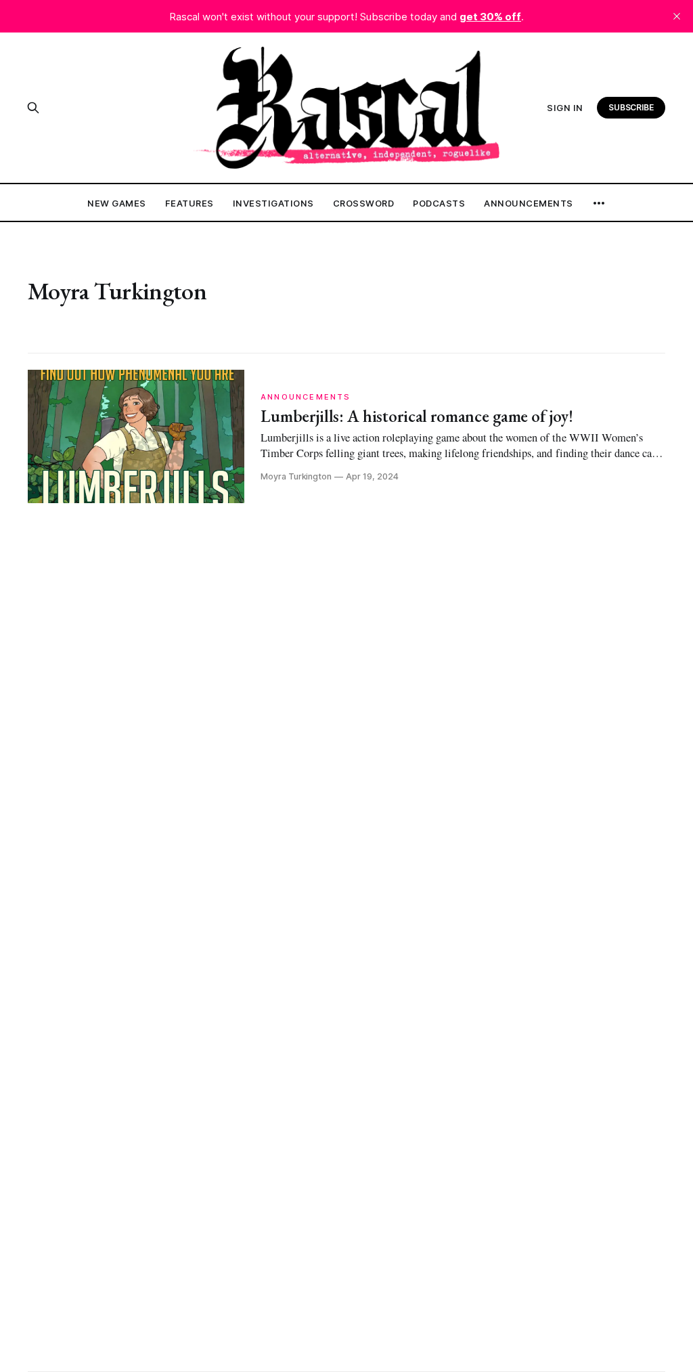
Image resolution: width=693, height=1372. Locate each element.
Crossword (364, 203)
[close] (677, 16)
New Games (116, 203)
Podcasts (439, 203)
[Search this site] (33, 108)
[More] (599, 203)
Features (189, 203)
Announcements (528, 203)
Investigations (273, 203)
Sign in (565, 107)
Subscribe (631, 107)
